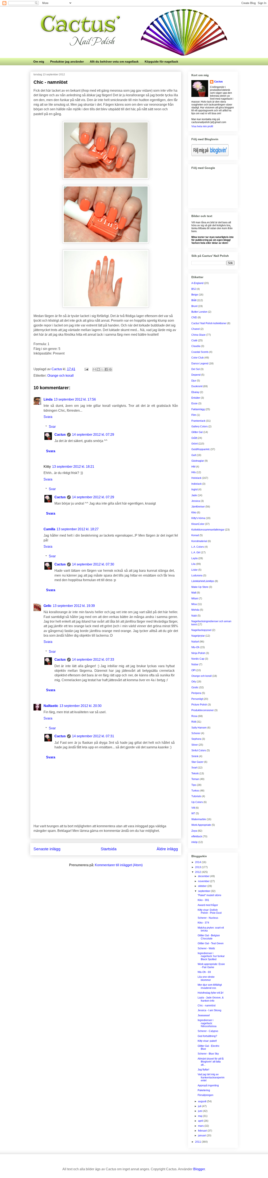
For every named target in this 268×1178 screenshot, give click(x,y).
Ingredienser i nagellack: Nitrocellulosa (207, 1023)
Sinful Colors (198, 750)
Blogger (199, 1169)
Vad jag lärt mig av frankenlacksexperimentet (211, 1077)
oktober (202, 886)
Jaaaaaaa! (204, 1015)
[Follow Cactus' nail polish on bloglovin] (210, 155)
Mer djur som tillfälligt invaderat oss (210, 986)
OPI (193, 670)
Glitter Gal (197, 432)
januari (202, 1135)
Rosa (194, 716)
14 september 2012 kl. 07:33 (93, 659)
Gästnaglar (197, 460)
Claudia (195, 346)
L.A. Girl (195, 552)
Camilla (49, 529)
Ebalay (195, 392)
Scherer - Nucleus (208, 917)
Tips (193, 785)
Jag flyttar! (203, 1069)
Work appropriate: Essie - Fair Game (211, 966)
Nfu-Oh (195, 647)
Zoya (194, 830)
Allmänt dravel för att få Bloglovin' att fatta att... (211, 1061)
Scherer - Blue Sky (208, 1053)
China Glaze (198, 334)
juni (200, 1111)
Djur (193, 380)
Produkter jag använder (67, 61)
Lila (193, 564)
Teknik (195, 773)
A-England (197, 283)
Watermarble (198, 819)
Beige (194, 294)
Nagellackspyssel (201, 630)
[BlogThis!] (98, 369)
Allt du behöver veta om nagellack (114, 61)
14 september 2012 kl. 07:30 (93, 564)
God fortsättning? (207, 1036)
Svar (52, 426)
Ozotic (194, 687)
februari (202, 1130)
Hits (193, 472)
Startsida (109, 849)
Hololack (196, 478)
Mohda (195, 609)
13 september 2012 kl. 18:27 (78, 529)
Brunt (194, 306)
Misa (194, 604)
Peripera (196, 693)
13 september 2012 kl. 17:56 (75, 399)
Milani (194, 598)
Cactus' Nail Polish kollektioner (209, 323)
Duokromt (196, 386)
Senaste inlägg (47, 849)
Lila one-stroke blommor (206, 978)
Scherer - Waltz (206, 948)
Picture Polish (199, 704)
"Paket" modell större (209, 895)
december (204, 876)
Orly (193, 681)
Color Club (197, 357)
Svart (194, 767)
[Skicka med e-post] (94, 369)
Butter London (199, 311)
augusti (202, 1101)
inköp (194, 842)
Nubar (194, 664)
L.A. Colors (197, 546)
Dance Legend (199, 363)
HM (193, 466)
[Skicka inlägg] (86, 369)
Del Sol (195, 369)
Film (193, 415)
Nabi (194, 615)
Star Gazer (197, 761)
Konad (195, 535)
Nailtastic (51, 706)
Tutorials (196, 796)
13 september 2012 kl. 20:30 (80, 706)
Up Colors (197, 802)
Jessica (195, 501)
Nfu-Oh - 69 (204, 972)
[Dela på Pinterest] (110, 369)
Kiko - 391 (203, 900)
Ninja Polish (198, 653)
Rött (193, 721)
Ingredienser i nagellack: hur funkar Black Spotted (211, 956)
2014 (198, 862)
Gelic (48, 606)
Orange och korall (60, 375)
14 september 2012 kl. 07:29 (93, 434)
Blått (193, 300)
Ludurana (196, 575)
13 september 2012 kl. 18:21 (73, 466)
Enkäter (195, 397)
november (204, 881)
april (201, 1120)
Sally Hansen (199, 727)
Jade (194, 495)
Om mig (38, 61)
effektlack (196, 836)
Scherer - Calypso (208, 1031)
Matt (193, 592)
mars (201, 1125)
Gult (193, 455)
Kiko (193, 512)
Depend (196, 374)
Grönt (194, 443)
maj (200, 1116)
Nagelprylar (198, 635)
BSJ (193, 289)
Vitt (193, 807)
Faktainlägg (198, 409)
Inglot (194, 489)
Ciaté (194, 340)
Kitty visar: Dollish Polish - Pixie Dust (210, 911)
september (204, 891)
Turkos (195, 790)
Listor (194, 569)
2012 (198, 872)
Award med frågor (208, 905)
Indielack (196, 483)
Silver (194, 744)
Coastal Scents (200, 352)
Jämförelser (198, 506)
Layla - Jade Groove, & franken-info (211, 999)
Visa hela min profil (202, 126)
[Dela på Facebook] (106, 369)
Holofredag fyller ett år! (210, 992)
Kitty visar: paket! (207, 1040)
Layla (194, 558)
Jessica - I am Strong (209, 1010)
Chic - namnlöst (206, 1005)
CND (194, 317)
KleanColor (197, 524)
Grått (194, 438)
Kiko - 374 (203, 922)
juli (200, 1106)
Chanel (195, 329)
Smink (194, 756)
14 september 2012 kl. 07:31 (93, 736)
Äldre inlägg (167, 849)
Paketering (204, 1090)
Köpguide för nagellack (161, 61)
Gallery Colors (199, 426)
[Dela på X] (102, 369)
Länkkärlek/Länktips (202, 581)
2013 (198, 867)
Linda (48, 399)
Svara (48, 417)
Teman (195, 779)
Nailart (195, 641)
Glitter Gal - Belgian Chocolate (209, 937)
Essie (194, 403)
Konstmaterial (199, 541)
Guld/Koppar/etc (200, 449)
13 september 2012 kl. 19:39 (74, 606)
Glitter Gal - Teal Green (211, 943)
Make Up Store (199, 587)
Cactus (60, 434)
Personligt (197, 699)
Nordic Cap (197, 658)
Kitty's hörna (198, 518)
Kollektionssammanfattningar (207, 529)
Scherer (195, 733)
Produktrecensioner (202, 710)
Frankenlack (198, 420)
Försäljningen (205, 1095)
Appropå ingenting (208, 1085)
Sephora (196, 738)
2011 (198, 1141)
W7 (193, 813)
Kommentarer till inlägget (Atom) (119, 865)
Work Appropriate (201, 824)
